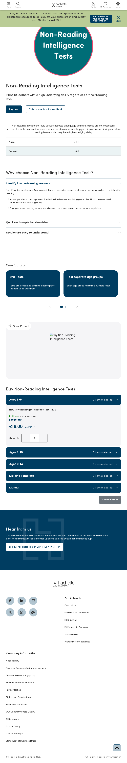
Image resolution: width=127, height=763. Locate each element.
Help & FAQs (71, 619)
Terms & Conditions (16, 704)
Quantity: (14, 438)
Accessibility (12, 660)
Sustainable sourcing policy (21, 675)
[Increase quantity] (43, 438)
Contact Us (70, 605)
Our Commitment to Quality (20, 711)
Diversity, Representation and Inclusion (26, 668)
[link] (93, 5)
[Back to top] (117, 747)
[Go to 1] (62, 307)
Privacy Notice (13, 689)
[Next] (76, 307)
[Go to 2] (65, 307)
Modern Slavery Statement (20, 682)
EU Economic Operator (76, 627)
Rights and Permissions (18, 697)
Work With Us (71, 634)
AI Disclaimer (13, 719)
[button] (9, 5)
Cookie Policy (13, 726)
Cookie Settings (14, 733)
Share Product (21, 326)
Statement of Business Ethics (21, 740)
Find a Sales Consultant (76, 612)
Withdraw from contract (77, 641)
